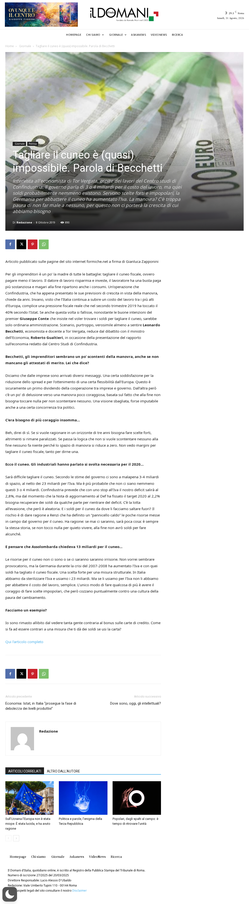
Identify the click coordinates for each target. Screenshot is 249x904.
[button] (9, 894)
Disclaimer (79, 890)
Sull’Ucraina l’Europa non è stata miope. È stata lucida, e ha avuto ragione (27, 823)
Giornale (24, 46)
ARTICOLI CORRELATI (24, 771)
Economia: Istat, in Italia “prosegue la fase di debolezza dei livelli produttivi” (40, 706)
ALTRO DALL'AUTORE (63, 771)
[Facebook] (10, 244)
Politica (33, 143)
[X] (21, 244)
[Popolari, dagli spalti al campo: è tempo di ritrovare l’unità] (137, 798)
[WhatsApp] (44, 244)
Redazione (24, 222)
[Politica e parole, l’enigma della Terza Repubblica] (83, 798)
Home (9, 46)
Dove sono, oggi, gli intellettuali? (135, 703)
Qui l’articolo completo (24, 641)
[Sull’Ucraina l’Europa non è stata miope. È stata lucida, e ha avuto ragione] (29, 798)
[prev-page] (8, 838)
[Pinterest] (32, 244)
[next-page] (16, 838)
